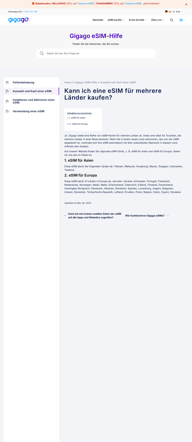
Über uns (156, 19)
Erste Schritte (136, 19)
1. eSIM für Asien (77, 117)
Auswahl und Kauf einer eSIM (118, 82)
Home (67, 82)
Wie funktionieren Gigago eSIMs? (145, 215)
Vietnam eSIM (85, 3)
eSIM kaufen (115, 19)
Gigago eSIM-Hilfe (86, 82)
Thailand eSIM (132, 3)
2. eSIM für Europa (78, 124)
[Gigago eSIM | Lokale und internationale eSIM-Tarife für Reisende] (20, 20)
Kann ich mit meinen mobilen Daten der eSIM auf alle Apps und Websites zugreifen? (94, 215)
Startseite (98, 19)
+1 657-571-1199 (30, 12)
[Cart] (181, 20)
